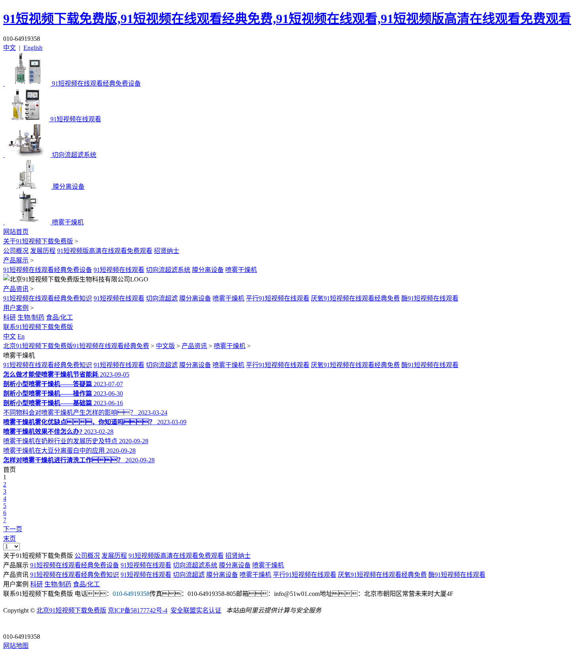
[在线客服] (12, 624)
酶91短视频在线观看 (429, 298)
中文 (9, 47)
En (21, 336)
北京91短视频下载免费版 (71, 610)
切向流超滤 (162, 298)
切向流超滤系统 (168, 269)
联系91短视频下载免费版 (38, 327)
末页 (9, 538)
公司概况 (16, 250)
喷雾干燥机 (241, 269)
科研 (9, 317)
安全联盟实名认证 (196, 610)
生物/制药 (30, 317)
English (32, 47)
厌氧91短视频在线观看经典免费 (355, 298)
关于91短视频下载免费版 (38, 241)
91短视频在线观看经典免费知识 (47, 298)
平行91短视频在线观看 (277, 298)
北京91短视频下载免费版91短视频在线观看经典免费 (76, 346)
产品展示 (16, 260)
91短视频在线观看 (119, 269)
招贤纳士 (166, 250)
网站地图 (16, 645)
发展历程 (43, 250)
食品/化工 (59, 317)
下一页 (12, 529)
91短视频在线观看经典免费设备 (47, 269)
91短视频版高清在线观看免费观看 (104, 250)
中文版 (165, 346)
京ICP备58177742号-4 (137, 610)
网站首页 (16, 231)
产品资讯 (16, 288)
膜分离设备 (208, 269)
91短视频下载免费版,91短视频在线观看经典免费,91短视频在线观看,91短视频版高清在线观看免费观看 (287, 18)
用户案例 (16, 307)
